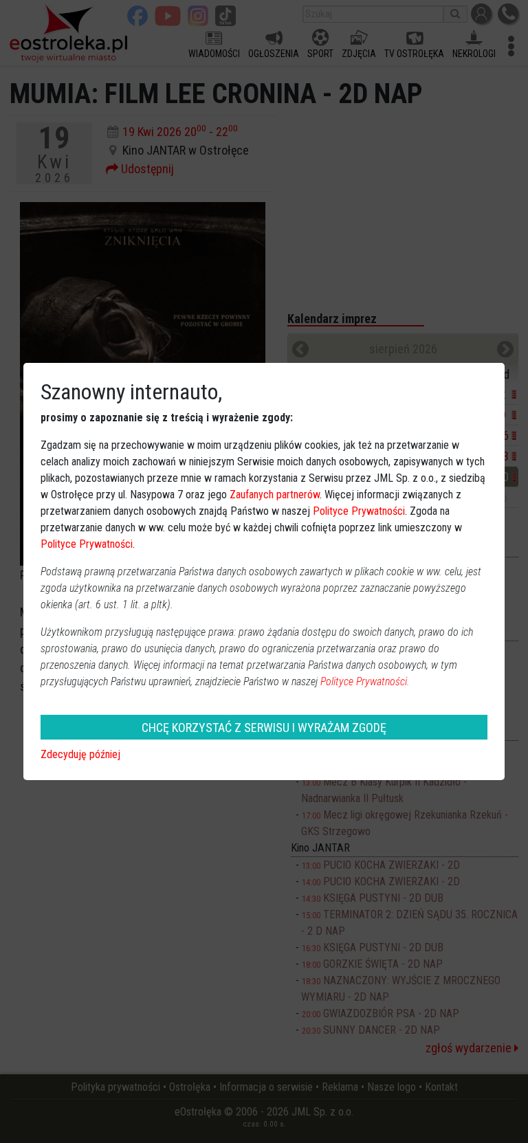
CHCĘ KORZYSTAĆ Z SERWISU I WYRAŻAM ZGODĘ (264, 727)
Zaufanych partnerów (275, 494)
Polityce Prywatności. (365, 681)
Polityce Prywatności (359, 511)
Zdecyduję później (80, 754)
